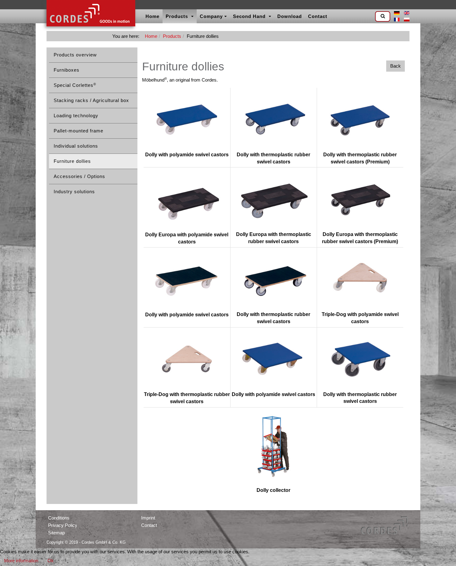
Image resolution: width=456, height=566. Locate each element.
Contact (317, 16)
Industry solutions (74, 191)
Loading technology (76, 115)
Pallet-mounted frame (78, 130)
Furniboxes (66, 70)
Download (289, 16)
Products (178, 16)
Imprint (148, 517)
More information (21, 560)
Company (211, 16)
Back (395, 66)
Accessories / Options (79, 176)
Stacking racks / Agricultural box (91, 100)
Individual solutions (76, 146)
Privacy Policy (62, 525)
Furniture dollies (72, 161)
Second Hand (250, 16)
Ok (50, 560)
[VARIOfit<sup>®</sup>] (91, 14)
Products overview (75, 54)
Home (152, 16)
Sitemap (56, 532)
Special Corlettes (75, 85)
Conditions (58, 517)
